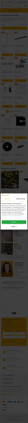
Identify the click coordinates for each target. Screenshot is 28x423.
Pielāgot (13, 226)
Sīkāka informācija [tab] (20, 198)
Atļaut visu (14, 222)
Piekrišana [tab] (7, 198)
